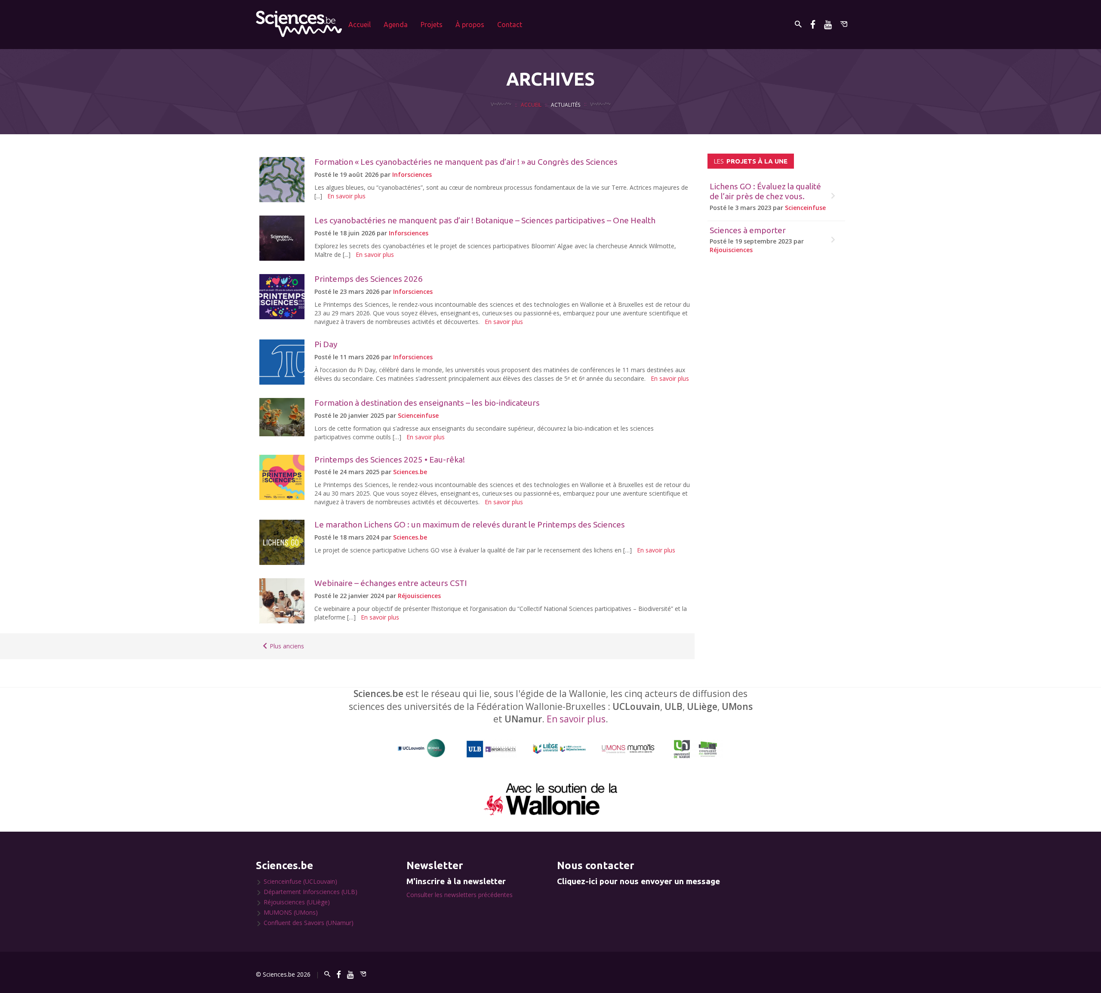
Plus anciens (286, 646)
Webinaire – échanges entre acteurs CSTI (390, 583)
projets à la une (750, 161)
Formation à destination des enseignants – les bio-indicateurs (427, 402)
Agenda (396, 24)
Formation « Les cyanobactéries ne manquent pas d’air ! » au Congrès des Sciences (466, 162)
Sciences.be (410, 472)
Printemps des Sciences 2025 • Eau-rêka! (389, 459)
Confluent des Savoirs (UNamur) (309, 923)
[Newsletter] (844, 24)
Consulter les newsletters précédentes (459, 895)
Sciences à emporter (748, 230)
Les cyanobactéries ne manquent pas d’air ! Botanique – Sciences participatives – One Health (484, 220)
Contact (509, 24)
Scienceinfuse (418, 415)
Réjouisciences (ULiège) (297, 902)
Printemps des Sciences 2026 (368, 279)
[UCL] (422, 748)
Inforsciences (412, 174)
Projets (432, 24)
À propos (469, 24)
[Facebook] (813, 24)
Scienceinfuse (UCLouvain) (300, 881)
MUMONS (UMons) (291, 912)
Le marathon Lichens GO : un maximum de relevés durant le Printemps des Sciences (469, 524)
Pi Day (325, 344)
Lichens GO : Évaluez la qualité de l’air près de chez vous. (765, 191)
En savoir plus (346, 196)
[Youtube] (828, 24)
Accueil (359, 24)
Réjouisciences (419, 596)
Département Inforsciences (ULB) (310, 892)
